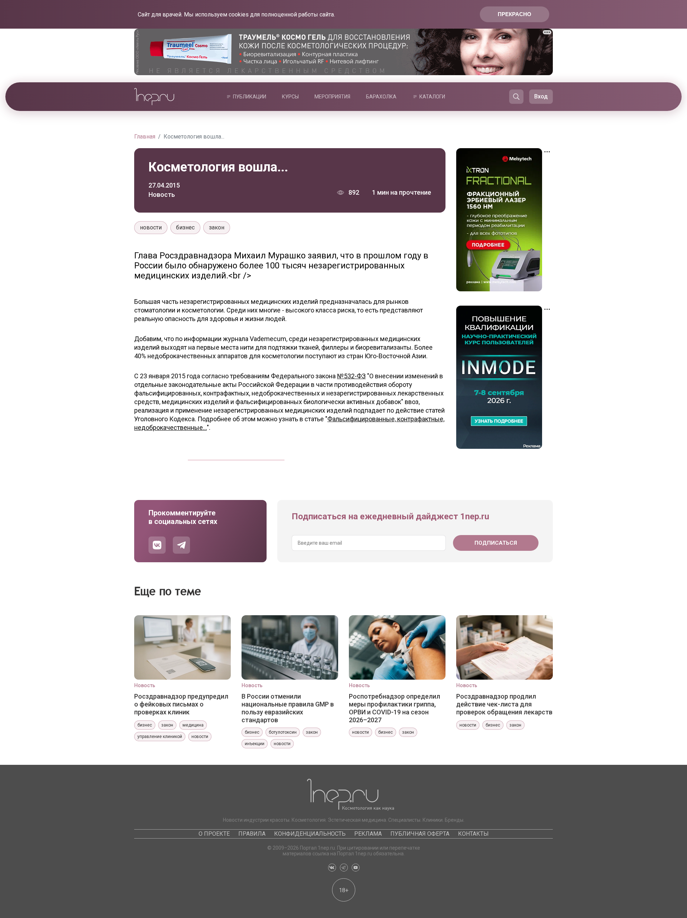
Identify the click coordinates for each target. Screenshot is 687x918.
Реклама (368, 833)
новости (151, 227)
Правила (251, 833)
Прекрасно (514, 14)
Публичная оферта (419, 833)
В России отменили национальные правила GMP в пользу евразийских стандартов (288, 708)
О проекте (214, 833)
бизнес (185, 227)
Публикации (249, 96)
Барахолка (381, 96)
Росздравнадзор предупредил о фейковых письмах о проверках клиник (181, 704)
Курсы (290, 96)
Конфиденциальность (310, 833)
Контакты (473, 833)
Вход (541, 96)
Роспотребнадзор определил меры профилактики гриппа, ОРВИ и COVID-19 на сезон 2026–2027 (394, 708)
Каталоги (432, 96)
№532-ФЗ (351, 376)
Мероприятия (332, 96)
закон (216, 227)
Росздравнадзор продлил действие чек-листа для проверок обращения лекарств (504, 704)
